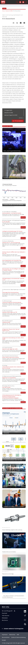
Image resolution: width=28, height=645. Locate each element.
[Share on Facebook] (24, 23)
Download (4, 613)
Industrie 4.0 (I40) (9, 10)
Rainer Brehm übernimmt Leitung (10, 357)
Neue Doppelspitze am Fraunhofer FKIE (11, 260)
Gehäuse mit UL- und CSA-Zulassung (11, 242)
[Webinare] (25, 624)
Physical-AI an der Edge (8, 574)
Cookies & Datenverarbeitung (18, 637)
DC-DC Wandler (6, 221)
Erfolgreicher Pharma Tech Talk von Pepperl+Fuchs (10, 330)
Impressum (5, 634)
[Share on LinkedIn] (20, 23)
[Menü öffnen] (26, 2)
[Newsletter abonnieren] (25, 616)
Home (3, 10)
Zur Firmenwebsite (18, 121)
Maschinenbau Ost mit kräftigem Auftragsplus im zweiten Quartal (13, 269)
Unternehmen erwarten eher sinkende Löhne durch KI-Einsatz (13, 367)
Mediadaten (5, 618)
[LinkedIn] (25, 611)
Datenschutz (12, 634)
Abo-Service (5, 620)
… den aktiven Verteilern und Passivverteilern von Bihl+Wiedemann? (13, 596)
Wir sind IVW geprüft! (7, 611)
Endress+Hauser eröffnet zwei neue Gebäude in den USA (13, 252)
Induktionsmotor (6, 322)
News (4, 8)
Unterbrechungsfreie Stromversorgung (11, 302)
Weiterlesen (23, 218)
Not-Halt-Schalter (6, 387)
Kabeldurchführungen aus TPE (9, 312)
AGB (18, 634)
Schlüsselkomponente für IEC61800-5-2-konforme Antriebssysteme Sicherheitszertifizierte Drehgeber (11, 397)
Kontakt (4, 640)
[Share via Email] (17, 23)
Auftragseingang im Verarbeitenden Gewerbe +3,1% (13, 279)
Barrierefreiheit (5, 637)
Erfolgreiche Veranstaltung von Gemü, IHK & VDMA (13, 338)
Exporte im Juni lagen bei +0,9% (10, 349)
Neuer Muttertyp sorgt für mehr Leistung (12, 529)
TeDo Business (5, 615)
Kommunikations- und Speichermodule (11, 213)
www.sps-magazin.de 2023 (10, 115)
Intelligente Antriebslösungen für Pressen (12, 231)
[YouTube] (25, 620)
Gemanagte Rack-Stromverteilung (10, 292)
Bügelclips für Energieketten (9, 377)
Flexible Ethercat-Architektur (9, 551)
